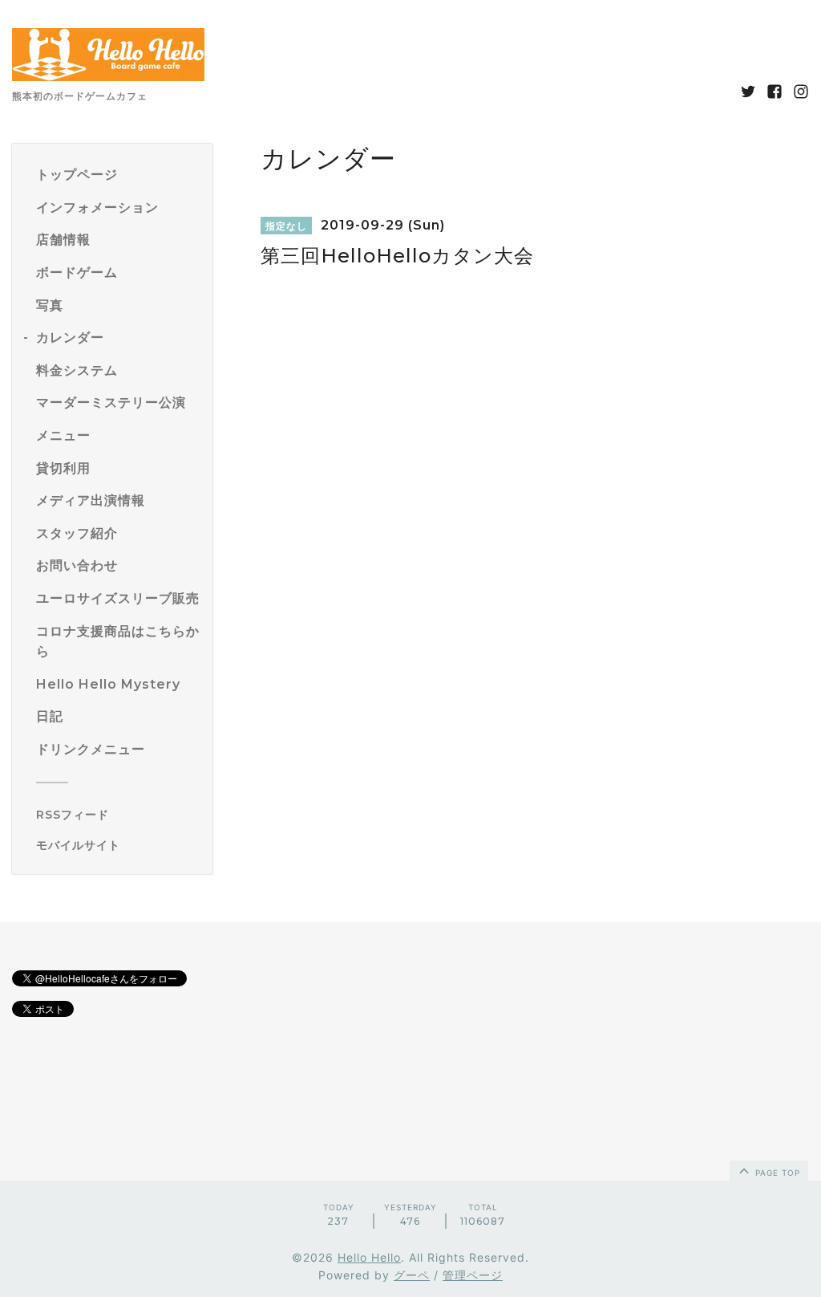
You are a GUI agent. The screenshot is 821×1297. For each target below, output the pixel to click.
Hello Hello (369, 1257)
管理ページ (473, 1275)
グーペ (412, 1275)
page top (776, 1172)
